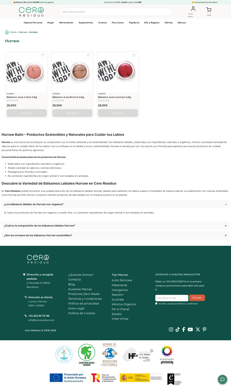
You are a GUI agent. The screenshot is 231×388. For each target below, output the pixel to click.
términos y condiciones (187, 303)
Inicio (13, 32)
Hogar (50, 22)
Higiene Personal (33, 22)
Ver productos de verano (206, 2)
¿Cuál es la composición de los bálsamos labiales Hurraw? (39, 225)
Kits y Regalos (152, 22)
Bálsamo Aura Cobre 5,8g (22, 97)
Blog (71, 284)
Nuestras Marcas (80, 289)
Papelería (134, 22)
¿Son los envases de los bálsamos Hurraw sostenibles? (38, 235)
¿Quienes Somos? (80, 275)
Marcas (182, 22)
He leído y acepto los (178, 303)
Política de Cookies (81, 313)
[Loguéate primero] (43, 55)
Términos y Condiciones (85, 299)
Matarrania (119, 285)
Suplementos (86, 22)
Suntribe (118, 299)
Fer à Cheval (120, 309)
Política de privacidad (83, 303)
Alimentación (66, 22)
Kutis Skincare (122, 280)
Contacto (74, 279)
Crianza (102, 22)
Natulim (117, 294)
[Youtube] (190, 329)
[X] (197, 329)
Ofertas (169, 22)
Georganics (120, 290)
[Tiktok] (178, 329)
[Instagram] (171, 329)
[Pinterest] (204, 329)
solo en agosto (47, 2)
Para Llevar (118, 22)
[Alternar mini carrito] (209, 12)
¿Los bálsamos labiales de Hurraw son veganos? (33, 204)
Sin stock (27, 113)
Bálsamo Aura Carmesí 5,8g (114, 97)
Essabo (117, 314)
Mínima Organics (124, 304)
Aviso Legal (76, 308)
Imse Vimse (120, 319)
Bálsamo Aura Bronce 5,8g (68, 97)
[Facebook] (183, 329)
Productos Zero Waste (84, 294)
